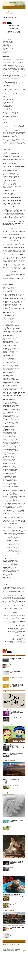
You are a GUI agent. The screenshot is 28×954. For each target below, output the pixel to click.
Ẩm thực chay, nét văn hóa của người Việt (16, 904)
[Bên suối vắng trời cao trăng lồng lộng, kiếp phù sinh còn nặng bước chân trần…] (6, 863)
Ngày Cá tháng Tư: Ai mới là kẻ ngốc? (16, 672)
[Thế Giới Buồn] (6, 869)
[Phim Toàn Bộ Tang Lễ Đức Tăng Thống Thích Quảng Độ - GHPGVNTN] (6, 679)
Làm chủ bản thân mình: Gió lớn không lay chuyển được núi (16, 718)
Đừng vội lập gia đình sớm (9, 818)
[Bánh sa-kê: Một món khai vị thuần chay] (14, 884)
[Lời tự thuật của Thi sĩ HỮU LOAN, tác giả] (6, 713)
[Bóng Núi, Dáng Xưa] (14, 768)
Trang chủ (8, 11)
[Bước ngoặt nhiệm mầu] (6, 782)
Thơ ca (7, 834)
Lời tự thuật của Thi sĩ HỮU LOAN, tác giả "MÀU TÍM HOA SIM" (16, 712)
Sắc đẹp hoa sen (13, 826)
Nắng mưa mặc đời (14, 785)
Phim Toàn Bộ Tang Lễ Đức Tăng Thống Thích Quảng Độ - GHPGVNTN (16, 679)
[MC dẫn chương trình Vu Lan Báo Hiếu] (6, 666)
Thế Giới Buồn (13, 867)
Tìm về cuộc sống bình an (9, 709)
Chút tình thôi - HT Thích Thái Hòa (11, 859)
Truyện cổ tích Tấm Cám (8, 744)
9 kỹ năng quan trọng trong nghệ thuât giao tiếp (16, 821)
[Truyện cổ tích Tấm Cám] (14, 734)
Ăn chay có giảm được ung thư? (16, 896)
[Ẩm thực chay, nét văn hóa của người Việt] (6, 905)
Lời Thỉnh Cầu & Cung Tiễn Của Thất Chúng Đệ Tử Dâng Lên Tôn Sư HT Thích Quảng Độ (16, 685)
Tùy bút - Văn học (10, 760)
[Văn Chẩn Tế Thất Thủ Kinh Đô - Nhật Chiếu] (6, 659)
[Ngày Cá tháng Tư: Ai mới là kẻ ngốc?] (6, 672)
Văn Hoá (16, 11)
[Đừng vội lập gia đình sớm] (14, 805)
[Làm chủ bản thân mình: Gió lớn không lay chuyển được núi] (6, 719)
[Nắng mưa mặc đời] (6, 787)
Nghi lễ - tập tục (10, 13)
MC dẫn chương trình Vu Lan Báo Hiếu (17, 665)
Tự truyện (8, 691)
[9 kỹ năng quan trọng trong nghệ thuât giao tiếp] (6, 821)
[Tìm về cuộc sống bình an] (14, 700)
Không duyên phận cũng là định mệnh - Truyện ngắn (16, 754)
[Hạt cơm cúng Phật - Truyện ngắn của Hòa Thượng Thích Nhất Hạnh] (6, 748)
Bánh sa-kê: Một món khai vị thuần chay (12, 894)
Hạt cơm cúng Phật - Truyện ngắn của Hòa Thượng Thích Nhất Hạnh (17, 747)
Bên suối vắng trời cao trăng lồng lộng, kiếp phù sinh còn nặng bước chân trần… (17, 862)
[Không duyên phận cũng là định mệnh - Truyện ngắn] (6, 754)
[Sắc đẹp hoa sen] (6, 828)
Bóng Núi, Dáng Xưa (7, 777)
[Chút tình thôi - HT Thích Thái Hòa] (14, 846)
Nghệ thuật (8, 793)
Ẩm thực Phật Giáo (10, 875)
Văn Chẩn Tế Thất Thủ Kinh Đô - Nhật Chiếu (16, 659)
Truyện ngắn (9, 725)
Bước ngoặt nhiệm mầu (14, 779)
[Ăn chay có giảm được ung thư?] (6, 898)
